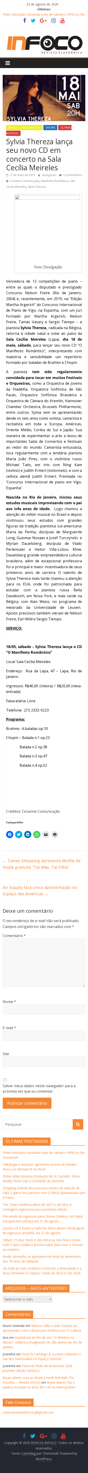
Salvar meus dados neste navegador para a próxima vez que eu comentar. (39, 1088)
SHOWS (50, 128)
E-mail (9, 1027)
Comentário (14, 935)
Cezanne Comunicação (24, 181)
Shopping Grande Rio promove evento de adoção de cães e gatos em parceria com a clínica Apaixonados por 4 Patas (44, 1193)
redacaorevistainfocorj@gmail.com (28, 1412)
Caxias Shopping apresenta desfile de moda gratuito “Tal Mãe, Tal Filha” (42, 864)
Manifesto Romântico (54, 181)
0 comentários (72, 175)
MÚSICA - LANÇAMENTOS (24, 128)
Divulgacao (49, 175)
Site (6, 1053)
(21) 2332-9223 (36, 710)
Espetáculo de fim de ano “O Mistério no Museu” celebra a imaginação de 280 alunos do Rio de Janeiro (42, 1342)
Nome (9, 1001)
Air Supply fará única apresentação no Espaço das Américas (40, 891)
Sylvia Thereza (37, 187)
